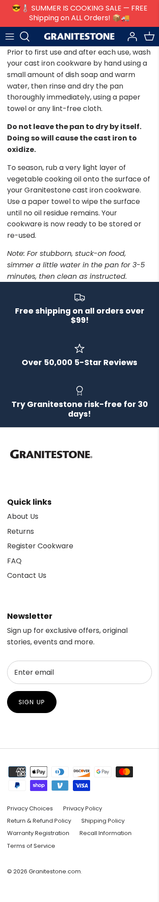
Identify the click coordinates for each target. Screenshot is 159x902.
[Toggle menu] (9, 36)
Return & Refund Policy (39, 821)
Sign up (32, 702)
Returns (20, 531)
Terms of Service (31, 846)
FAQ (14, 561)
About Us (22, 516)
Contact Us (26, 575)
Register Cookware (40, 546)
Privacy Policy (82, 808)
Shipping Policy (103, 821)
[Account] (130, 36)
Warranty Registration (38, 833)
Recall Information (106, 833)
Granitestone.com (55, 871)
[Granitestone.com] (79, 36)
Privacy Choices (30, 808)
